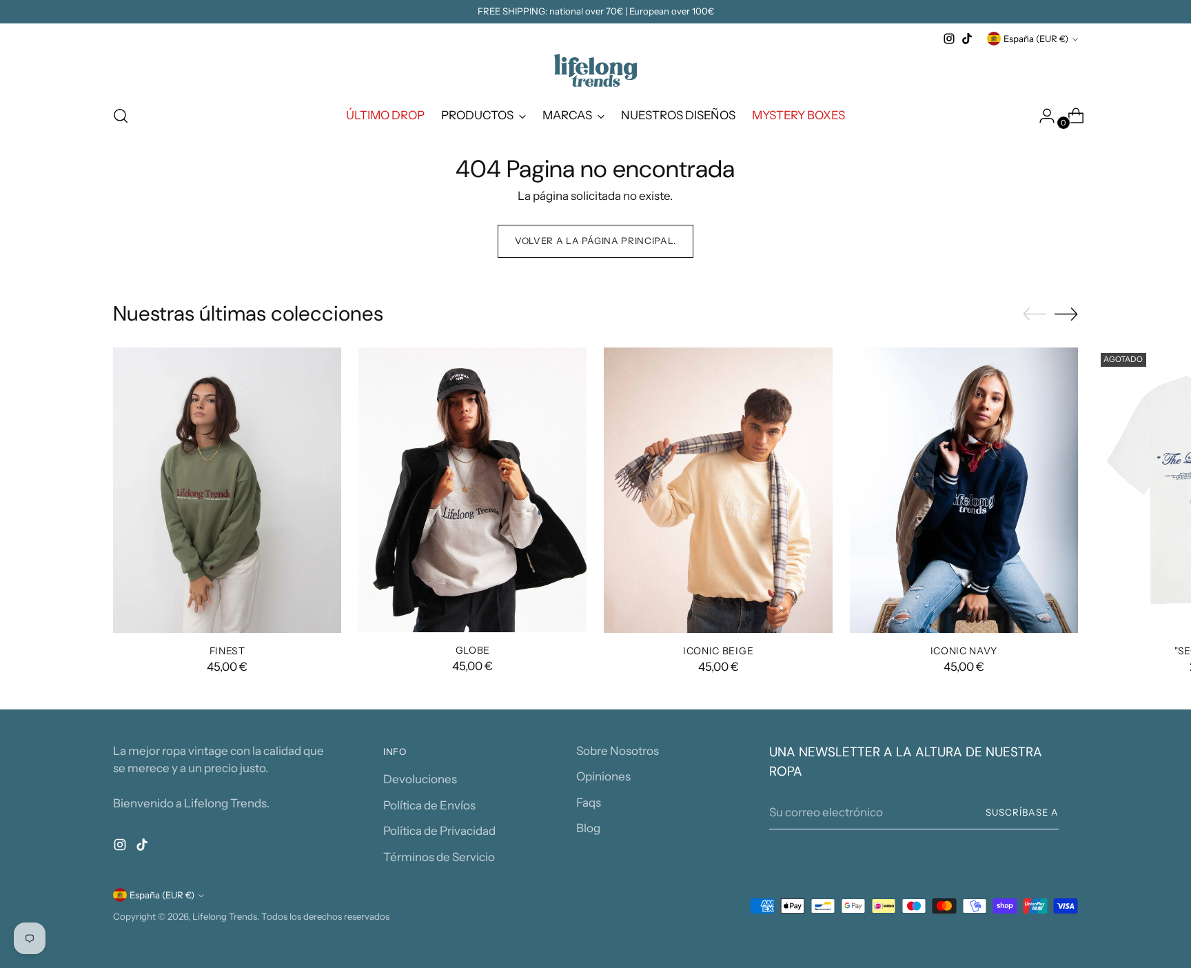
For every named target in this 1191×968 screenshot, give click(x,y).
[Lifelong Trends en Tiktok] (967, 38)
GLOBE (473, 650)
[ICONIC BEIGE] (718, 490)
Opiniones (603, 776)
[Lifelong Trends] (595, 70)
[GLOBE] (472, 490)
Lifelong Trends (224, 916)
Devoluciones (420, 779)
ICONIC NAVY (964, 650)
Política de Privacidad (439, 831)
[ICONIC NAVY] (964, 490)
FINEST (227, 650)
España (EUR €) (1036, 38)
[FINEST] (227, 490)
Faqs (588, 802)
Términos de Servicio (439, 857)
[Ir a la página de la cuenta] (1041, 116)
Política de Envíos (429, 805)
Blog (588, 828)
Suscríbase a (1022, 812)
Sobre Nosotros (617, 751)
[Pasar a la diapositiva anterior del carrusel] (1034, 314)
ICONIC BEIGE (718, 650)
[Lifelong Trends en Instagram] (949, 38)
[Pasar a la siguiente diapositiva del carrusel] (1066, 313)
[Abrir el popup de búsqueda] (120, 116)
